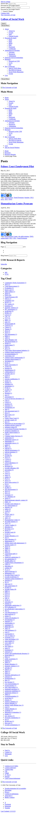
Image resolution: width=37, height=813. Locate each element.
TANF (8, 366)
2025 (7, 284)
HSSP (8, 343)
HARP (8, 587)
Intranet (7, 776)
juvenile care (10, 373)
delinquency (10, 573)
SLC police (9, 304)
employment (4, 238)
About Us (12, 31)
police (8, 509)
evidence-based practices (13, 352)
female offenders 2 (11, 536)
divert (7, 530)
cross (7, 473)
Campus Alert (5, 13)
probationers (10, 407)
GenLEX (9, 325)
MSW (10, 43)
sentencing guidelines (12, 691)
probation (9, 384)
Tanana (8, 329)
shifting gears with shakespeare (15, 543)
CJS (7, 434)
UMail (7, 773)
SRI (10, 65)
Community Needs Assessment (15, 283)
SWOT (8, 669)
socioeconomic (10, 685)
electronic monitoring (12, 718)
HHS (10, 41)
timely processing (11, 365)
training (8, 660)
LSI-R (8, 402)
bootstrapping (10, 678)
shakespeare (9, 541)
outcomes (9, 602)
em (7, 719)
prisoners (9, 406)
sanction (8, 580)
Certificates (12, 49)
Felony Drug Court (12, 418)
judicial (8, 448)
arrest (7, 498)
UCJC (11, 63)
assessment (9, 397)
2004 (7, 662)
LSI (7, 400)
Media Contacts (10, 797)
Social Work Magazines (16, 72)
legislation (9, 650)
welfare (8, 568)
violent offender (11, 709)
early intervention (11, 687)
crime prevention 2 (12, 639)
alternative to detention (13, 712)
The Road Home (11, 341)
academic (9, 710)
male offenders (10, 539)
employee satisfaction (12, 557)
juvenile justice (10, 589)
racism (8, 644)
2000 (7, 694)
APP (7, 338)
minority (8, 507)
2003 (7, 671)
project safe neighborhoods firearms (17, 653)
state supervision (11, 586)
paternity (8, 621)
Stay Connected (10, 66)
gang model (9, 641)
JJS (7, 611)
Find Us (7, 750)
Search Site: (4, 3)
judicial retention (11, 452)
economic (9, 495)
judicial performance (12, 450)
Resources (12, 54)
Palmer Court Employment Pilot (17, 166)
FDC (7, 416)
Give (6, 75)
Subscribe (4, 264)
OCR (7, 600)
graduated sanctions (12, 689)
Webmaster (8, 754)
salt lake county (11, 420)
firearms (8, 393)
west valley (9, 643)
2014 (7, 331)
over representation (12, 684)
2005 (7, 628)
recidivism (9, 311)
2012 (2, 199)
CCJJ (7, 534)
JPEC (7, 447)
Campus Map (9, 769)
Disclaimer (8, 790)
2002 (7, 673)
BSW (10, 40)
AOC (7, 523)
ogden (8, 477)
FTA (7, 595)
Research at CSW (14, 61)
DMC (8, 502)
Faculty (11, 32)
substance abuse (11, 427)
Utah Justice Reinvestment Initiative (17, 350)
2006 (7, 552)
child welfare (10, 291)
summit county (10, 545)
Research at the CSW (15, 131)
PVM (7, 388)
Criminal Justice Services (13, 436)
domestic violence (11, 308)
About (7, 29)
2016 (7, 332)
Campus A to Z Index (11, 766)
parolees (8, 404)
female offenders (11, 664)
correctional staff (11, 554)
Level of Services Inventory (14, 398)
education (9, 566)
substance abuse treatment (14, 578)
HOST (8, 302)
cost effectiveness (11, 612)
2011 (6, 199)
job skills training (23, 236)
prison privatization (12, 618)
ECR (7, 363)
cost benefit (9, 634)
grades (8, 714)
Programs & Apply (10, 38)
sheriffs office (10, 561)
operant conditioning (12, 379)
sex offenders (10, 496)
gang (7, 475)
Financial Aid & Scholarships (14, 57)
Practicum (12, 47)
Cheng (8, 327)
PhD (10, 45)
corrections (10, 356)
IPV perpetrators (11, 309)
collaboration (10, 372)
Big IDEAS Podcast (15, 70)
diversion (9, 466)
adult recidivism (11, 571)
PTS (7, 596)
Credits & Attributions (11, 794)
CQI (7, 472)
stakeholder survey (12, 443)
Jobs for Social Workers (12, 147)
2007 (7, 550)
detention (9, 527)
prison (8, 616)
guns (7, 648)
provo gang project (12, 482)
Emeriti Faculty (13, 36)
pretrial (8, 603)
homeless (9, 306)
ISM (7, 377)
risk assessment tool (12, 411)
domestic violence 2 (12, 666)
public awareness (11, 659)
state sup (8, 584)
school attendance (11, 463)
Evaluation (9, 288)
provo (8, 480)
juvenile (8, 455)
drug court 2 (10, 414)
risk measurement (11, 489)
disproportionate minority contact (16, 500)
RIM (7, 336)
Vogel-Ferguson (19, 197)
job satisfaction (10, 559)
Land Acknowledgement (12, 778)
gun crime (9, 646)
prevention (9, 470)
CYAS (8, 459)
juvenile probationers (12, 725)
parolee (8, 382)
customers (9, 625)
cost (7, 632)
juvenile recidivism (12, 577)
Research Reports (10, 154)
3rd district (9, 361)
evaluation (9, 300)
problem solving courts (13, 425)
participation (10, 623)
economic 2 (9, 637)
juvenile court (10, 532)
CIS (6, 771)
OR (7, 598)
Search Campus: (6, 7)
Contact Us (8, 752)
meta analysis (10, 614)
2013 (31, 197)
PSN (7, 657)
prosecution (9, 655)
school (8, 461)
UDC (7, 391)
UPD (7, 564)
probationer (9, 386)
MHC (8, 320)
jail (7, 537)
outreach (8, 652)
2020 (7, 293)
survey (8, 454)
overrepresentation (11, 696)
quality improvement (12, 432)
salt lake (8, 668)
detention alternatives (12, 675)
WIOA (8, 299)
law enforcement (11, 505)
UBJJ (7, 486)
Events (11, 73)
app (7, 395)
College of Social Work (12, 19)
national (8, 677)
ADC (7, 518)
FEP (7, 347)
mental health (10, 324)
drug (7, 413)
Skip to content (5, 1)
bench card (9, 290)
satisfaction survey (11, 439)
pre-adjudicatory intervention (15, 609)
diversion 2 (9, 529)
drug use (8, 723)
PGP (7, 479)
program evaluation (12, 431)
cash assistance (10, 630)
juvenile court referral (12, 504)
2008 (7, 548)
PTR (7, 593)
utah (7, 322)
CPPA (8, 555)
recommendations (11, 354)
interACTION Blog (15, 68)
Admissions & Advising (12, 50)
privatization (10, 619)
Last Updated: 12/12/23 (8, 811)
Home (7, 97)
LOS (7, 375)
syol (7, 707)
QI (7, 484)
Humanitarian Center (11, 236)
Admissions (12, 56)
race (7, 513)
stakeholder (9, 441)
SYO (7, 457)
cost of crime (10, 636)
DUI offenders (10, 607)
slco (7, 422)
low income (9, 682)
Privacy (7, 792)
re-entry (8, 390)
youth (7, 511)
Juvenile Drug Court (12, 575)
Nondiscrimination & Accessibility (15, 788)
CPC (7, 316)
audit (7, 445)
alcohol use (9, 721)
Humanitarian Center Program (17, 203)
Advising (11, 52)
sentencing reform (11, 693)
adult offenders (11, 340)
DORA (8, 313)
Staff (10, 34)
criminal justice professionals (15, 357)
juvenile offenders (12, 468)
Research (7, 59)
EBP (7, 591)
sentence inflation (11, 701)
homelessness (9, 197)
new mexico (10, 716)
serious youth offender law (14, 705)
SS (7, 582)
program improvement (13, 359)
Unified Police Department (14, 562)
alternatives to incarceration (15, 423)
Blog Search (4, 255)
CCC (7, 318)
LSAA (8, 315)
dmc (7, 680)
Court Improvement (12, 286)
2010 (7, 546)
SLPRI (8, 488)
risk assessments (11, 334)
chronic (8, 700)
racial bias (9, 698)
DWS (10, 199)
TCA (7, 570)
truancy (8, 464)
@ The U (8, 775)
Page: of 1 (13, 247)
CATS (8, 516)
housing (26, 197)
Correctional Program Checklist (16, 429)
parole (8, 381)
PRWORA (9, 627)
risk (7, 409)
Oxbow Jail (9, 514)
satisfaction (9, 438)
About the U (9, 795)
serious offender (11, 703)
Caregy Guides (10, 525)
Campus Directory (10, 768)
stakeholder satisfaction (13, 605)
